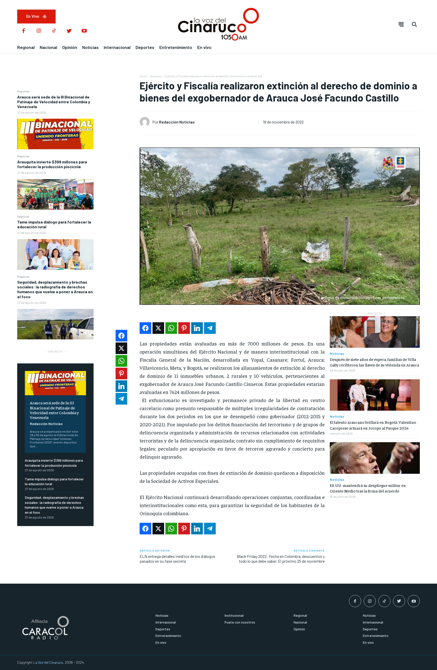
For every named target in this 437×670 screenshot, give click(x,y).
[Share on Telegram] (210, 328)
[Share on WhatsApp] (171, 328)
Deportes (23, 91)
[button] (414, 24)
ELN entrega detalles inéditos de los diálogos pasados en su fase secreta (177, 558)
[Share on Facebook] (145, 328)
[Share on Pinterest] (184, 328)
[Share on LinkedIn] (197, 328)
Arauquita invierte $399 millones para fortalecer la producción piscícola (52, 164)
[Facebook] (23, 31)
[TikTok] (54, 31)
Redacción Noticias (46, 423)
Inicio (143, 76)
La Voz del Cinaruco (48, 662)
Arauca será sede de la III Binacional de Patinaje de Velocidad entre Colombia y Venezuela (53, 101)
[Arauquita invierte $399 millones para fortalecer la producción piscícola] (55, 194)
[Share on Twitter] (158, 328)
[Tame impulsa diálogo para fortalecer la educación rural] (55, 254)
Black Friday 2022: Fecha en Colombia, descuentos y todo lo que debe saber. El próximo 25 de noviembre (281, 558)
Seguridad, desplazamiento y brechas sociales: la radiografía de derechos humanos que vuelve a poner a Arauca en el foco (55, 289)
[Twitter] (69, 31)
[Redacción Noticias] (146, 122)
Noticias (156, 76)
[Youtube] (84, 31)
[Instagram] (38, 31)
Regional (23, 156)
